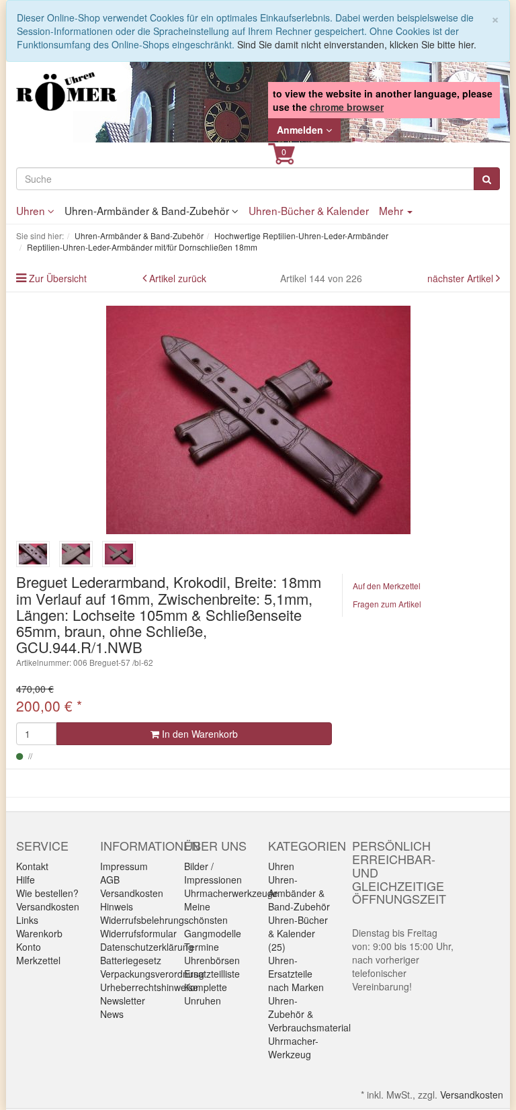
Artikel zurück (177, 278)
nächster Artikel (461, 278)
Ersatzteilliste (212, 973)
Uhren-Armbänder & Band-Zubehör (148, 210)
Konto (28, 946)
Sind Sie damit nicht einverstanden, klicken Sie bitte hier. (356, 44)
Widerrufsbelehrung (142, 920)
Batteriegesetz (130, 960)
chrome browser (347, 107)
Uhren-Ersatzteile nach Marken (296, 973)
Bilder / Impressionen (213, 872)
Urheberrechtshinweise (149, 987)
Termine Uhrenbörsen (212, 953)
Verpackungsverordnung (152, 973)
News (112, 1014)
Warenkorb (39, 933)
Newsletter (122, 1000)
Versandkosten (47, 906)
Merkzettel (38, 960)
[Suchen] (487, 178)
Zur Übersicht (58, 278)
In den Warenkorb (198, 733)
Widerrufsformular (138, 933)
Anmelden (301, 129)
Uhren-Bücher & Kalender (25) (298, 933)
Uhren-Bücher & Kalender (309, 210)
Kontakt (32, 866)
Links (27, 920)
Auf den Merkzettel (387, 585)
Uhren (32, 210)
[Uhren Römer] (66, 91)
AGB (110, 879)
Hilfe (25, 879)
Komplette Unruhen (205, 993)
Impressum (124, 866)
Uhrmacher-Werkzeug (293, 1047)
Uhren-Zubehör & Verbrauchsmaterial (309, 1014)
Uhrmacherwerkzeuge (231, 893)
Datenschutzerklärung (147, 946)
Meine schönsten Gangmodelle (212, 920)
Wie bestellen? (47, 893)
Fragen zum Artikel (387, 603)
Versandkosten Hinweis (131, 899)
